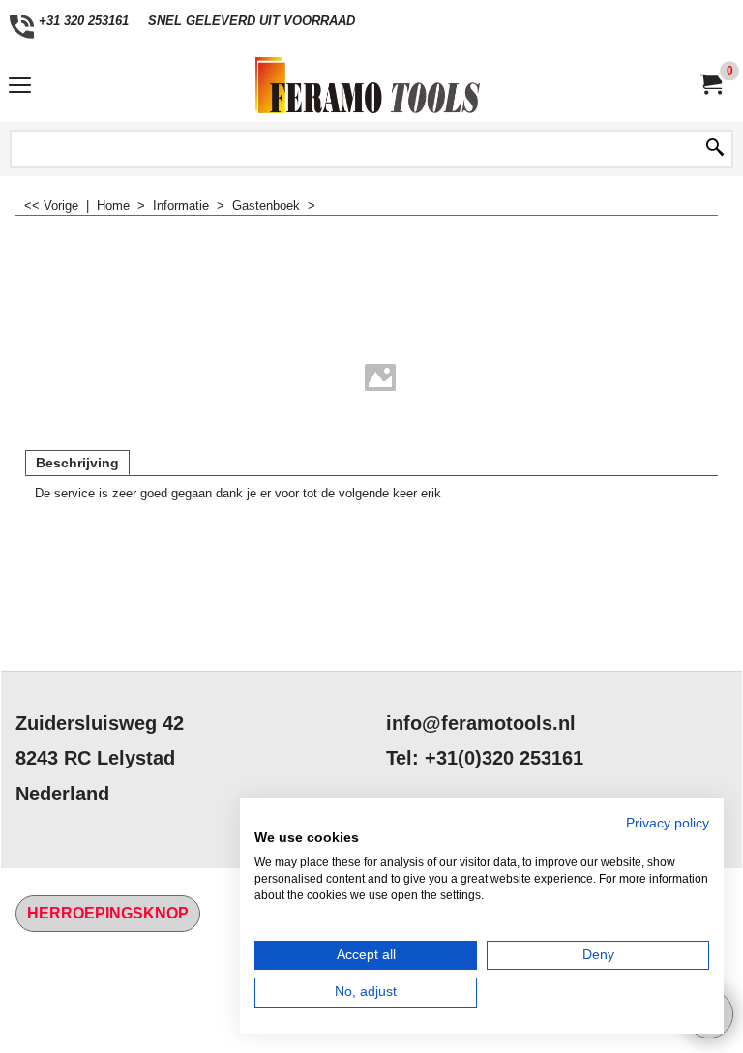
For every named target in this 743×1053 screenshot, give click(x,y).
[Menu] (20, 88)
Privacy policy (667, 823)
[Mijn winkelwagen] (710, 85)
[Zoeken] (715, 149)
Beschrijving (77, 462)
